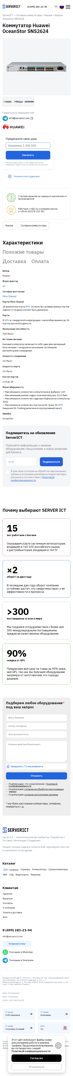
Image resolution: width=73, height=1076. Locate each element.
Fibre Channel (9, 296)
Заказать (28, 155)
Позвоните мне (17, 943)
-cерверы (11, 869)
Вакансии (8, 898)
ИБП (5, 874)
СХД (11, 874)
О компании (9, 907)
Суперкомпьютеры (58, 869)
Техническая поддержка (27, 176)
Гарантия (7, 893)
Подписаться (51, 461)
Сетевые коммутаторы (34, 225)
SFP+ (27, 306)
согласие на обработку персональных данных (36, 790)
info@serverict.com (13, 936)
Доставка (14, 261)
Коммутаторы (39, 869)
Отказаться (36, 1067)
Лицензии (35, 874)
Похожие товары (23, 252)
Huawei (9, 225)
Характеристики (23, 242)
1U (4, 286)
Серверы (25, 869)
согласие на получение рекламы (41, 794)
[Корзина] (56, 7)
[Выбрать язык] (61, 6)
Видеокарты (22, 874)
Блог (5, 917)
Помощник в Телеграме (21, 960)
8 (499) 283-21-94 (37, 6)
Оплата (40, 261)
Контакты (8, 903)
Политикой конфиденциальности (32, 479)
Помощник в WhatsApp (21, 952)
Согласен (36, 1058)
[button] (68, 7)
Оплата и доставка (12, 912)
